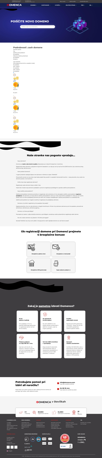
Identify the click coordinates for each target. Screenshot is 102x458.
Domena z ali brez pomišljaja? (25, 211)
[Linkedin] (8, 447)
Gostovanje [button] (45, 5)
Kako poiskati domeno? (24, 171)
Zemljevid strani (77, 456)
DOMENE (38, 420)
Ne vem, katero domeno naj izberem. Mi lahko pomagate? (33, 217)
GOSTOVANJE (54, 420)
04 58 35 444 (65, 388)
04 (7, 442)
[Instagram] (15, 447)
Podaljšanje (17, 96)
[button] (51, 161)
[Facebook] (12, 447)
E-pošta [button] (57, 5)
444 (11, 442)
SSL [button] (90, 5)
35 (9, 442)
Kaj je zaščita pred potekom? (25, 191)
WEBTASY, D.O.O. (11, 434)
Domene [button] (33, 5)
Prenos (16, 115)
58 (8, 442)
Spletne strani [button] (70, 5)
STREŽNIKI (68, 420)
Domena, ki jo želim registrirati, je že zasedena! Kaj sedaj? (33, 203)
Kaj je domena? (22, 161)
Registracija (17, 72)
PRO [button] (82, 5)
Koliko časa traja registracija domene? (28, 182)
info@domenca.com (67, 382)
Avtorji (73, 456)
